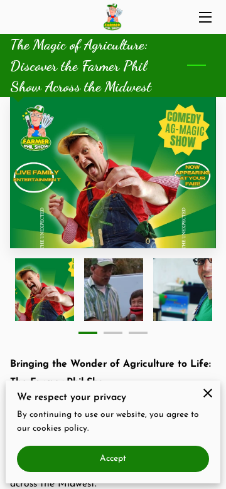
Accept (113, 459)
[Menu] (204, 17)
